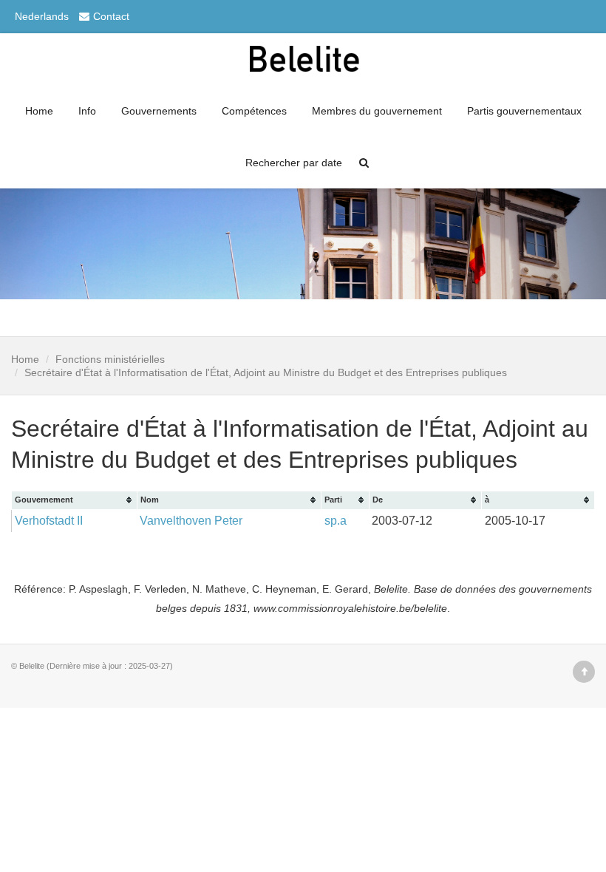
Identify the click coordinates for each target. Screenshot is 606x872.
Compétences (254, 111)
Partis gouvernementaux (524, 111)
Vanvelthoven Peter (191, 520)
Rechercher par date (293, 162)
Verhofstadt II (49, 520)
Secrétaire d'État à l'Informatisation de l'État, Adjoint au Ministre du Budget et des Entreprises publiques (265, 372)
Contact (111, 16)
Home (39, 111)
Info (87, 111)
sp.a (335, 520)
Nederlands (42, 16)
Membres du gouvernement (377, 111)
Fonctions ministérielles (110, 359)
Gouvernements (159, 111)
